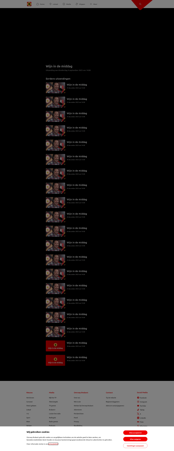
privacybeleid (53, 444)
